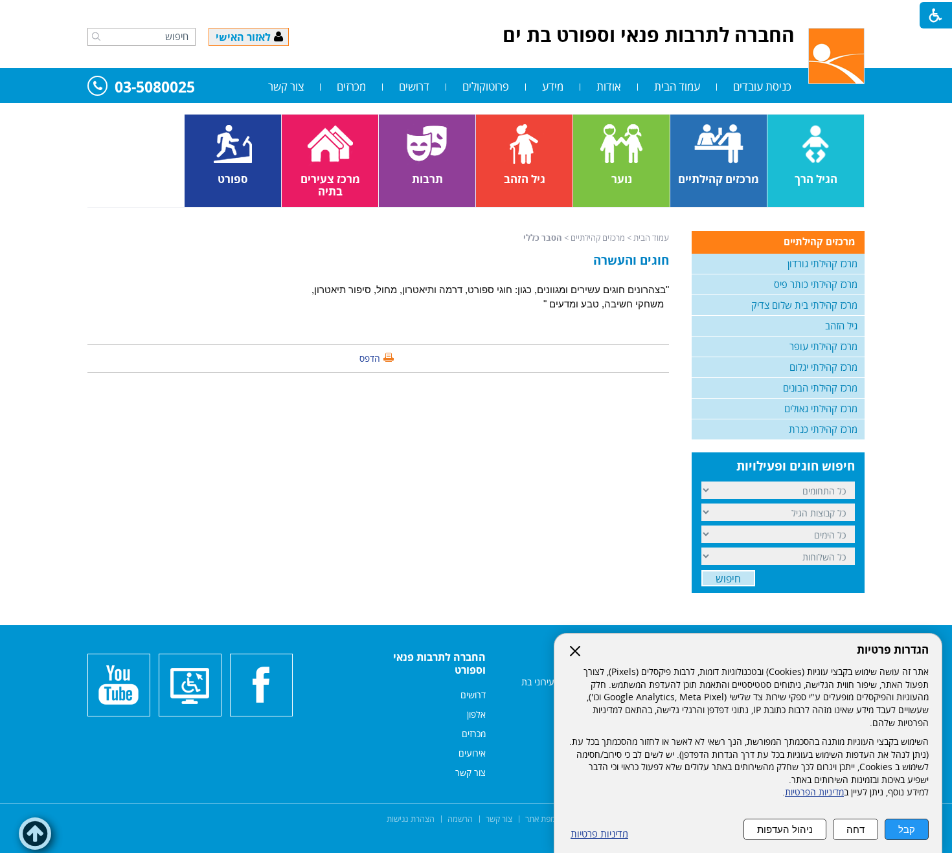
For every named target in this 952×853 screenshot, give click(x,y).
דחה (855, 829)
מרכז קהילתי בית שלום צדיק (804, 304)
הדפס (369, 358)
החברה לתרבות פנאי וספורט (439, 663)
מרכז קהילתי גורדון (822, 263)
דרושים (414, 86)
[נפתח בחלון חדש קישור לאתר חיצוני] (261, 685)
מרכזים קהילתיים (598, 237)
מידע (552, 86)
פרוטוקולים (485, 86)
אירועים (472, 753)
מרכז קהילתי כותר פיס (815, 284)
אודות (608, 86)
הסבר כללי (542, 237)
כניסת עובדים (762, 86)
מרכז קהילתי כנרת (823, 429)
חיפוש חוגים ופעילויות (795, 466)
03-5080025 (155, 87)
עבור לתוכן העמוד (476, 12)
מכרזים (351, 86)
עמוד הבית (677, 86)
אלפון (476, 714)
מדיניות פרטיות (599, 834)
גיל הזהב (841, 325)
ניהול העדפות (785, 829)
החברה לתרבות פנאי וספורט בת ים (649, 34)
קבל (906, 829)
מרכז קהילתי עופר (823, 346)
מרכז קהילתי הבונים (820, 387)
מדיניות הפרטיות (814, 792)
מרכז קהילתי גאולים (820, 408)
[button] (96, 36)
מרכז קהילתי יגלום (823, 366)
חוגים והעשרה (631, 260)
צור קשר (286, 86)
